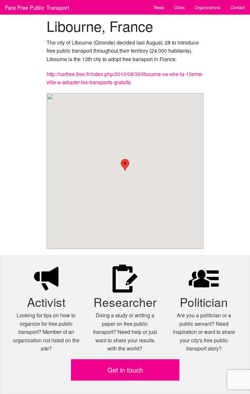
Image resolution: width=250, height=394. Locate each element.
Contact (237, 7)
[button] (125, 165)
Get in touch (125, 369)
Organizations (208, 7)
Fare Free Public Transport (37, 7)
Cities (179, 7)
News (159, 7)
